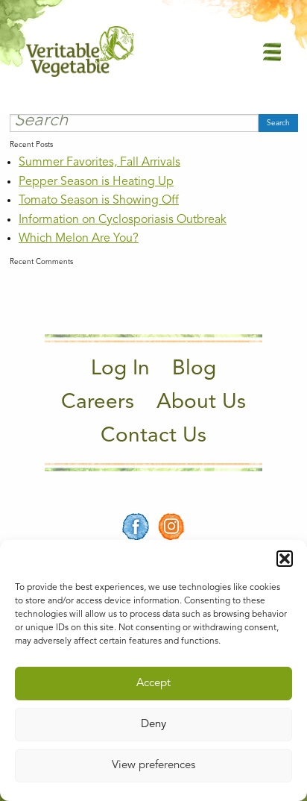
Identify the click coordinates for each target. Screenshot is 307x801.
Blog (194, 369)
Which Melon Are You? (79, 239)
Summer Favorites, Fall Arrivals (99, 163)
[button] (284, 558)
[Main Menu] (272, 51)
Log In (120, 369)
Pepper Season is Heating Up (96, 182)
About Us (201, 402)
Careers (97, 402)
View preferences (153, 765)
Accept (153, 683)
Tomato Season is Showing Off (99, 201)
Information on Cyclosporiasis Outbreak (123, 220)
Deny (153, 724)
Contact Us (153, 436)
